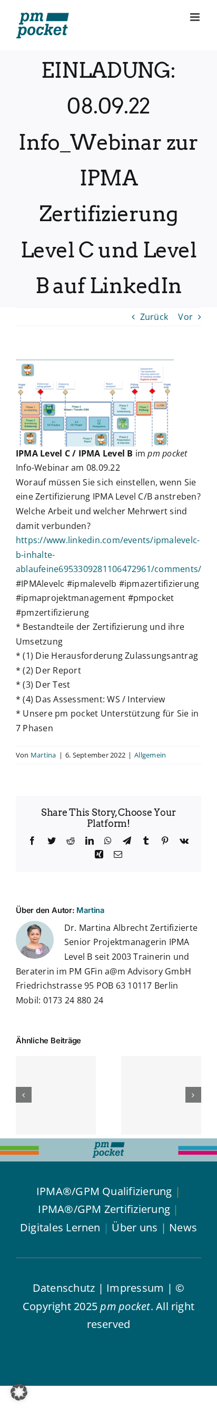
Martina (43, 755)
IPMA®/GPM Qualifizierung (104, 1191)
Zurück (154, 317)
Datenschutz (64, 1288)
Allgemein (150, 755)
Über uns (134, 1227)
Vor (185, 317)
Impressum (135, 1288)
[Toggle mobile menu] (195, 17)
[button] (19, 1392)
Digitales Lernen (60, 1227)
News (183, 1227)
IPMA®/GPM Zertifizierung (104, 1209)
